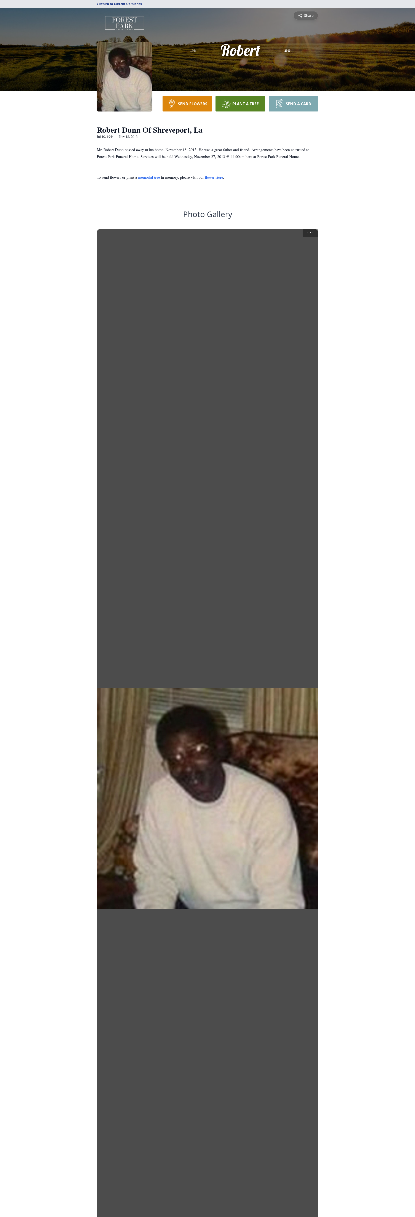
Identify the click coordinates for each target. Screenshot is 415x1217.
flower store (214, 177)
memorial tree (149, 177)
